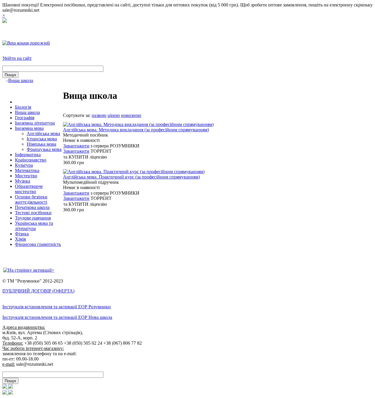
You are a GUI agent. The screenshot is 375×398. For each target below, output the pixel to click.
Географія (24, 117)
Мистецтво (26, 175)
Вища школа (20, 80)
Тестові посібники (33, 212)
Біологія (23, 107)
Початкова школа (32, 207)
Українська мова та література (34, 226)
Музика (22, 180)
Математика (27, 170)
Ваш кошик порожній (28, 42)
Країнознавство (30, 159)
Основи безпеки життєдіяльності (31, 199)
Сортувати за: (77, 115)
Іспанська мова (42, 138)
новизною (131, 115)
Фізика (22, 233)
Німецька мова (41, 144)
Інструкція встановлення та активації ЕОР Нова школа (57, 317)
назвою (99, 115)
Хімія (20, 239)
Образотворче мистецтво (29, 189)
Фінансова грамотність (38, 244)
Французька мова (44, 149)
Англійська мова (43, 133)
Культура (24, 165)
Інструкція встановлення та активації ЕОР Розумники (56, 306)
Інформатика (28, 154)
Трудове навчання (33, 217)
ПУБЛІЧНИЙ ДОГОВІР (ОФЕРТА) (38, 290)
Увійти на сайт (17, 58)
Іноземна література (35, 122)
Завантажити (76, 145)
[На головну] (4, 21)
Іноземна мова (29, 128)
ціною (114, 115)
